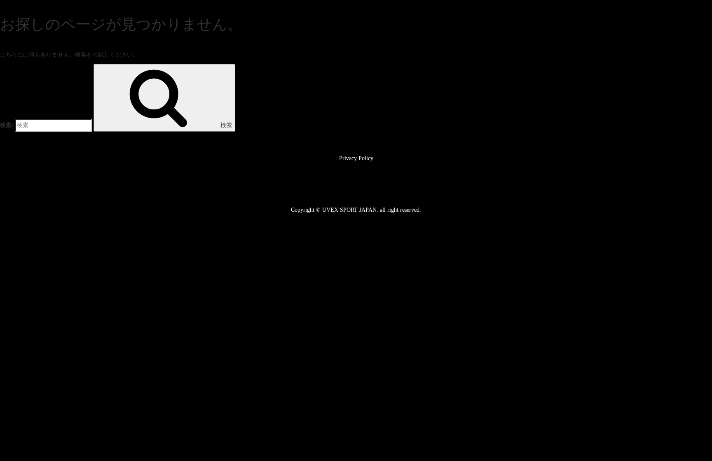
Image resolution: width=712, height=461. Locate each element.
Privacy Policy (356, 158)
